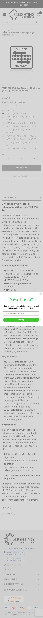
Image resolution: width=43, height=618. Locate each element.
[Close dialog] (41, 294)
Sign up (21, 319)
